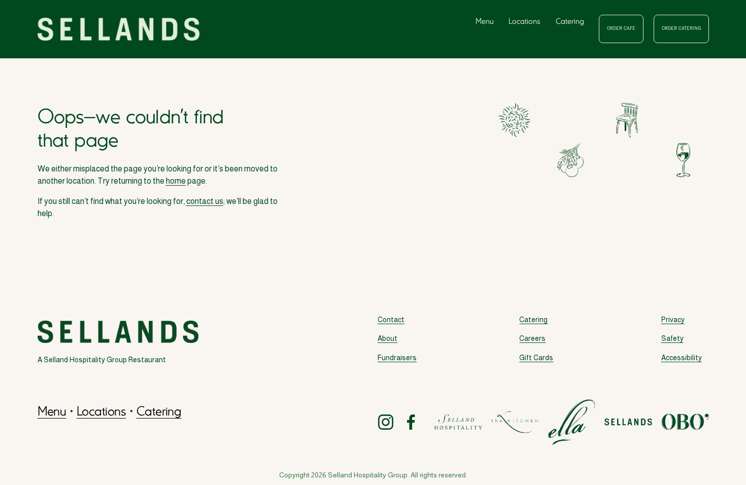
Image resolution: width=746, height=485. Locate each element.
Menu (485, 22)
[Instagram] (386, 422)
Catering (570, 22)
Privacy (673, 320)
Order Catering (681, 28)
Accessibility (681, 358)
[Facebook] (411, 422)
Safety (672, 338)
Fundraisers (397, 358)
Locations (524, 22)
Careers (532, 338)
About (387, 338)
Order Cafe (621, 28)
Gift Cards (536, 358)
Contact (391, 320)
